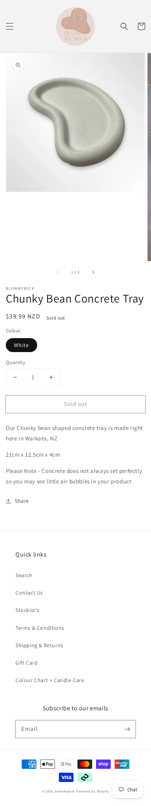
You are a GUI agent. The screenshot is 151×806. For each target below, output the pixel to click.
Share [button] (22, 500)
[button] (9, 26)
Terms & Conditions (39, 627)
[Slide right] (92, 271)
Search (24, 575)
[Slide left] (58, 271)
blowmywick (65, 791)
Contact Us (29, 592)
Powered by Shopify (92, 791)
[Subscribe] (127, 728)
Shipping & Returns (39, 645)
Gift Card (26, 662)
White (21, 345)
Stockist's (27, 610)
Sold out (75, 403)
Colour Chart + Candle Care (49, 680)
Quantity (15, 362)
